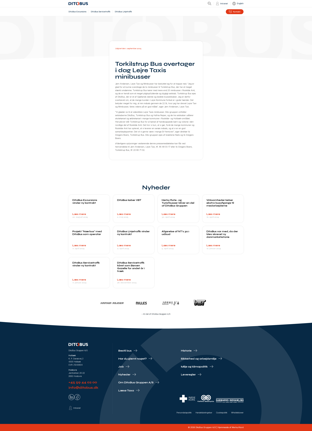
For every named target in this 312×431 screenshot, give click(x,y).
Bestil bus (125, 350)
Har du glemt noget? (132, 358)
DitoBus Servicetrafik (100, 11)
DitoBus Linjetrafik (123, 11)
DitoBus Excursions (77, 11)
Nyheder (124, 374)
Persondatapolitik (184, 412)
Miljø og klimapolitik (194, 366)
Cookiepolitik (221, 412)
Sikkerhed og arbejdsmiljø (199, 358)
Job (121, 366)
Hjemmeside (223, 427)
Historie (186, 350)
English (240, 3)
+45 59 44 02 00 (82, 382)
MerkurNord (238, 427)
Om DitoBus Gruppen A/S (136, 382)
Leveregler (188, 374)
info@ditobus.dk (83, 388)
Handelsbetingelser (203, 412)
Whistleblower (237, 412)
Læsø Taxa (126, 390)
